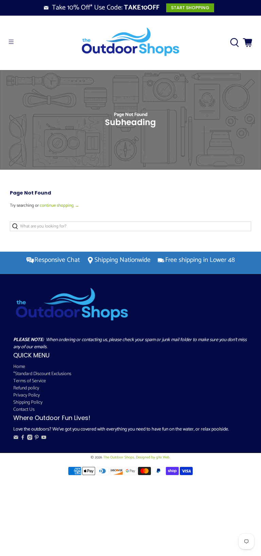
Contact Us (24, 410)
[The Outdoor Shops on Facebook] (22, 439)
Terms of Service (29, 381)
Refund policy (26, 388)
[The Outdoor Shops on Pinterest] (36, 439)
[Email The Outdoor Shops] (16, 439)
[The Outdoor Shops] (130, 42)
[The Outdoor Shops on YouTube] (44, 439)
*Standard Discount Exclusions (42, 374)
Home (19, 367)
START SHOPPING (190, 7)
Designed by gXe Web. (153, 457)
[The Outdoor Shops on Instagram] (30, 439)
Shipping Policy (27, 402)
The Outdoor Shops (118, 457)
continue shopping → (59, 205)
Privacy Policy (26, 395)
